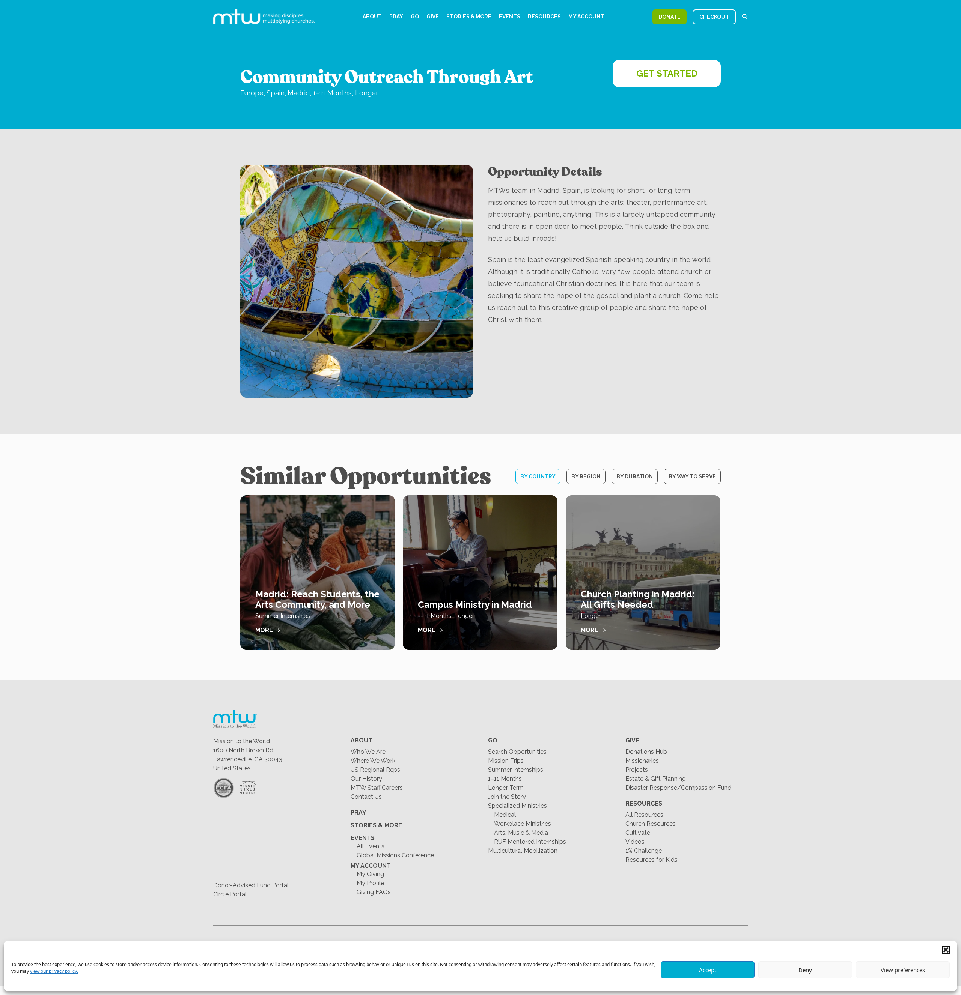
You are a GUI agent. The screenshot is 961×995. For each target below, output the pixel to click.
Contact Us (366, 796)
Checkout (714, 17)
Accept (707, 970)
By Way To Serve (692, 476)
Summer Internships (515, 769)
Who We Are (368, 751)
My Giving (370, 874)
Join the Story (507, 796)
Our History (366, 778)
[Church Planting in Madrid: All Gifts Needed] (643, 572)
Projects (636, 769)
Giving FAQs (374, 892)
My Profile (370, 883)
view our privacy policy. (54, 971)
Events (509, 17)
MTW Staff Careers (377, 787)
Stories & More (468, 17)
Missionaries (642, 760)
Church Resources (650, 823)
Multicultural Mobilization (522, 850)
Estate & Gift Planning (655, 778)
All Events (370, 846)
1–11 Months (505, 778)
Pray (396, 17)
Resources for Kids (651, 859)
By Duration (634, 476)
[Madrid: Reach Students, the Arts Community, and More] (317, 572)
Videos (635, 841)
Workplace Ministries (522, 823)
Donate (669, 17)
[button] (946, 950)
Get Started (666, 73)
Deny (805, 970)
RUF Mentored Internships (530, 841)
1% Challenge (643, 850)
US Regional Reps (375, 769)
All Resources (644, 814)
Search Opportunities (517, 751)
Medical (505, 814)
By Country (538, 476)
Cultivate (637, 832)
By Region (586, 476)
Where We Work (373, 760)
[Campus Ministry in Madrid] (480, 572)
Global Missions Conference (395, 855)
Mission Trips (506, 760)
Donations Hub (646, 751)
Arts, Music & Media (521, 832)
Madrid (299, 93)
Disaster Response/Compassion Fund (678, 787)
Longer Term (506, 787)
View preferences (903, 970)
